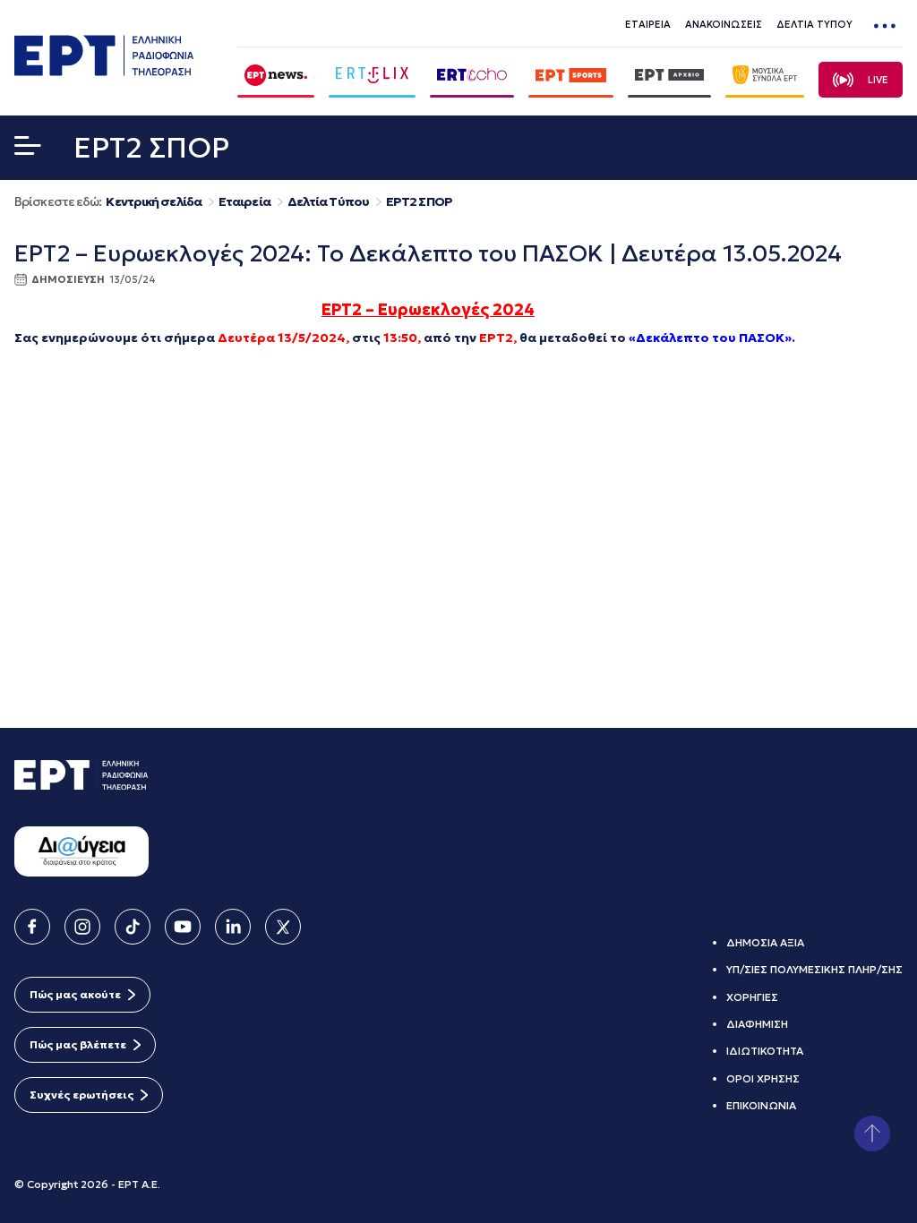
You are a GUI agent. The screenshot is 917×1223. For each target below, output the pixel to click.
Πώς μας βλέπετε (78, 1044)
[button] (27, 149)
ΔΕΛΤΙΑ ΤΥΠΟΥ (814, 24)
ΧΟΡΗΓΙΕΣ (752, 997)
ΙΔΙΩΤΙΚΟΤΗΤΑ (764, 1050)
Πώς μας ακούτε (75, 994)
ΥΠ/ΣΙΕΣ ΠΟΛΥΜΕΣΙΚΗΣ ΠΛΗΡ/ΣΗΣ (814, 969)
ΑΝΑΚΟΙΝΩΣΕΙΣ (723, 24)
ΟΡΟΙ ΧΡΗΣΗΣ (763, 1078)
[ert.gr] (103, 71)
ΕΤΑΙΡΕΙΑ (648, 24)
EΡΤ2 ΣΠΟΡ (419, 202)
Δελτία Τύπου (328, 202)
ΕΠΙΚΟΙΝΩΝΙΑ (761, 1105)
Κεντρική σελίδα (153, 202)
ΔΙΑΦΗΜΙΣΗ (757, 1024)
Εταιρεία (244, 202)
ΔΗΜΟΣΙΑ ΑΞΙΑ (765, 942)
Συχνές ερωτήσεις (81, 1094)
